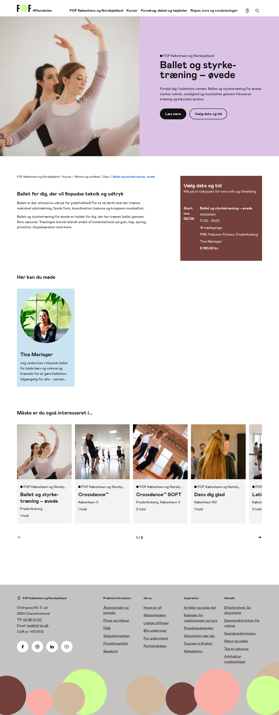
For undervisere (156, 638)
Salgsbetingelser (116, 636)
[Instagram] (37, 646)
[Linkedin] (52, 646)
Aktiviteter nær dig (199, 636)
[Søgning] (257, 11)
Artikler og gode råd (200, 607)
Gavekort (110, 651)
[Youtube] (67, 646)
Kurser (132, 10)
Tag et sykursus (236, 648)
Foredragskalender (198, 628)
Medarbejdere (155, 615)
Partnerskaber (155, 646)
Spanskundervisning (240, 633)
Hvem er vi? (153, 607)
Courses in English (198, 643)
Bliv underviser (155, 630)
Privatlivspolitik (115, 643)
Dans (106, 176)
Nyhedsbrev (193, 651)
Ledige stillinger (156, 623)
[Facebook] (22, 646)
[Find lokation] (247, 11)
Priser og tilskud (116, 620)
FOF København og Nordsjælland (96, 10)
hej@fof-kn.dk (38, 625)
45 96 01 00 (32, 619)
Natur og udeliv (236, 641)
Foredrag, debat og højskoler (164, 10)
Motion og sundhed (87, 176)
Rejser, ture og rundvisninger (214, 10)
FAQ (106, 628)
